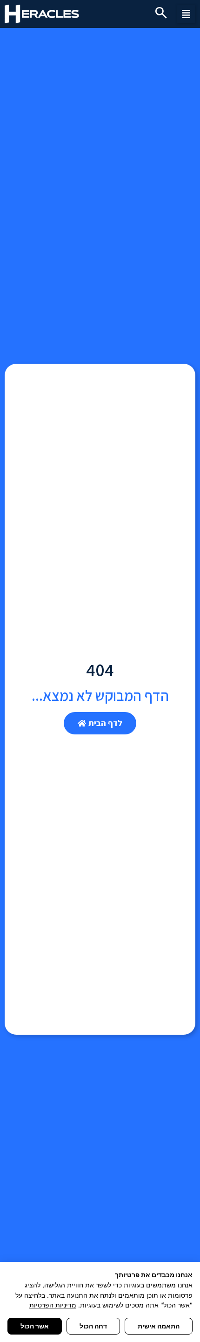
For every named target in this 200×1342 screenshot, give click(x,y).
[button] (186, 14)
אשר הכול (34, 1326)
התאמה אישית (159, 1326)
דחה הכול (93, 1326)
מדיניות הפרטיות (52, 1305)
